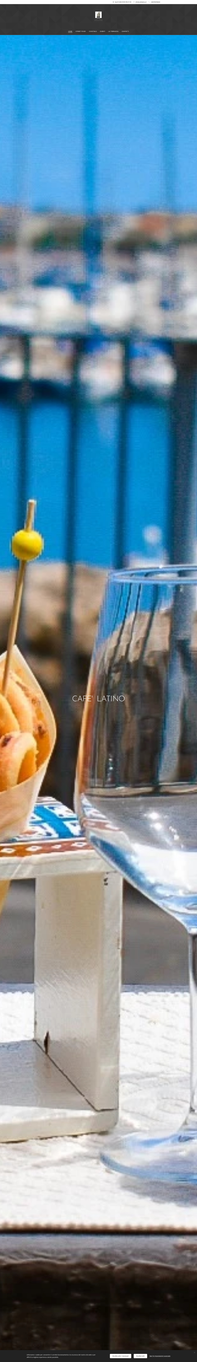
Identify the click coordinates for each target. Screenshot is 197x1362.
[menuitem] (71, 31)
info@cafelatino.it (141, 2)
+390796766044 (155, 2)
